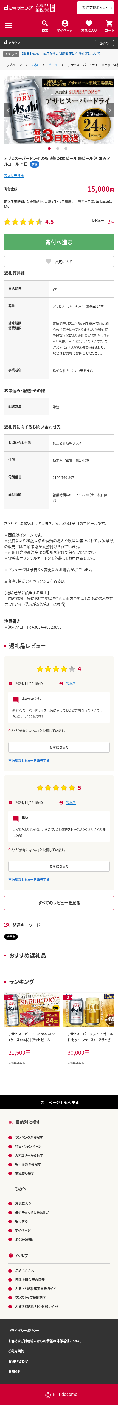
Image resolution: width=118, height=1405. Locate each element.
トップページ (13, 64)
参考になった (58, 747)
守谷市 (11, 937)
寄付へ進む (59, 242)
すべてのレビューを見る (59, 902)
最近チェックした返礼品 (32, 1212)
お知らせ (14, 1371)
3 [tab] (66, 148)
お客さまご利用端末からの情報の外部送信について (45, 1340)
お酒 (35, 64)
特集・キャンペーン (28, 1146)
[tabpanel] (59, 110)
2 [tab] (58, 148)
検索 (45, 30)
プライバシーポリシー (23, 1330)
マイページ (65, 30)
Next (110, 110)
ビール (53, 64)
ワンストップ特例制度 (30, 1297)
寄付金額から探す (28, 1164)
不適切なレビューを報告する (28, 760)
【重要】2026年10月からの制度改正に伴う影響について (60, 53)
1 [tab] (50, 148)
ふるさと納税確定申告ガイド (35, 1288)
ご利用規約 (16, 1351)
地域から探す (24, 1173)
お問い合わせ (18, 1361)
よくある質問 (24, 1239)
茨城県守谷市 (14, 175)
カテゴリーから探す (29, 1155)
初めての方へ (24, 1270)
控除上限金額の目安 (30, 1279)
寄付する (21, 1221)
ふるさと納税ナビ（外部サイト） (36, 1306)
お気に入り (89, 30)
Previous (8, 110)
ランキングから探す (29, 1137)
